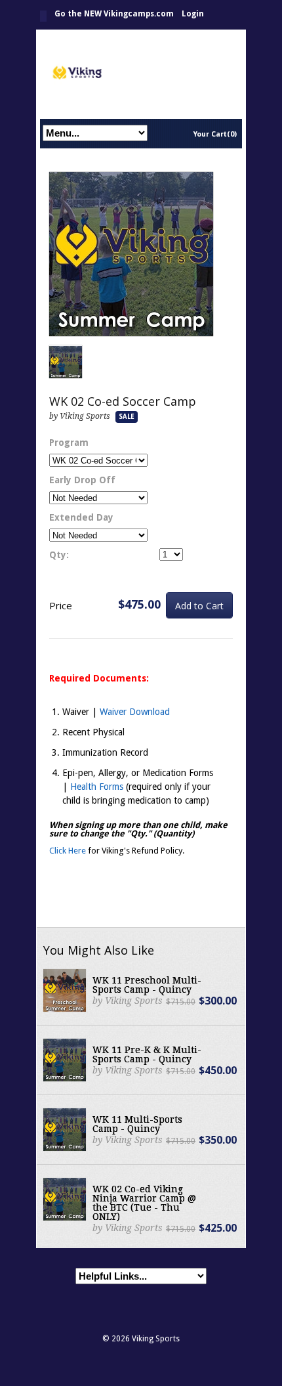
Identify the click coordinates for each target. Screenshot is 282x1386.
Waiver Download (135, 711)
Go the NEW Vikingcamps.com (114, 13)
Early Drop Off (82, 480)
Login (193, 13)
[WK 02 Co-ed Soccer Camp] (131, 254)
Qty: (59, 554)
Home (43, 16)
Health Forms (96, 786)
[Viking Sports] (141, 74)
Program (69, 442)
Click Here (67, 850)
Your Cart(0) (215, 134)
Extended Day (81, 517)
